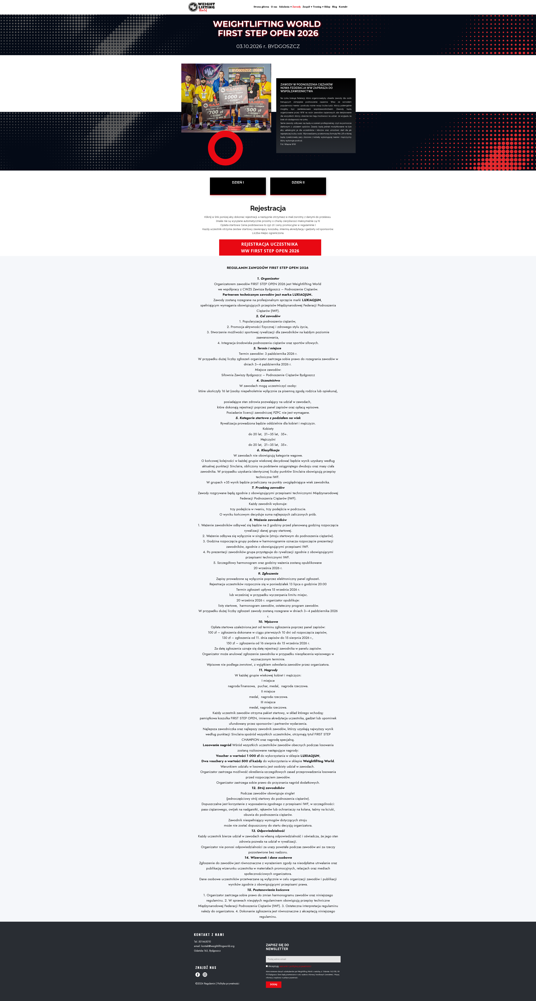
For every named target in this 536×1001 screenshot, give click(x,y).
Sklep (327, 6)
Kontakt (343, 6)
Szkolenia (284, 6)
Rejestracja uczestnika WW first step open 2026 (270, 247)
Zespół (306, 6)
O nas (274, 6)
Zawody (296, 6)
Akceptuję (289, 966)
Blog (334, 6)
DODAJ (273, 984)
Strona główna (261, 6)
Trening (317, 6)
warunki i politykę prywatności (295, 966)
